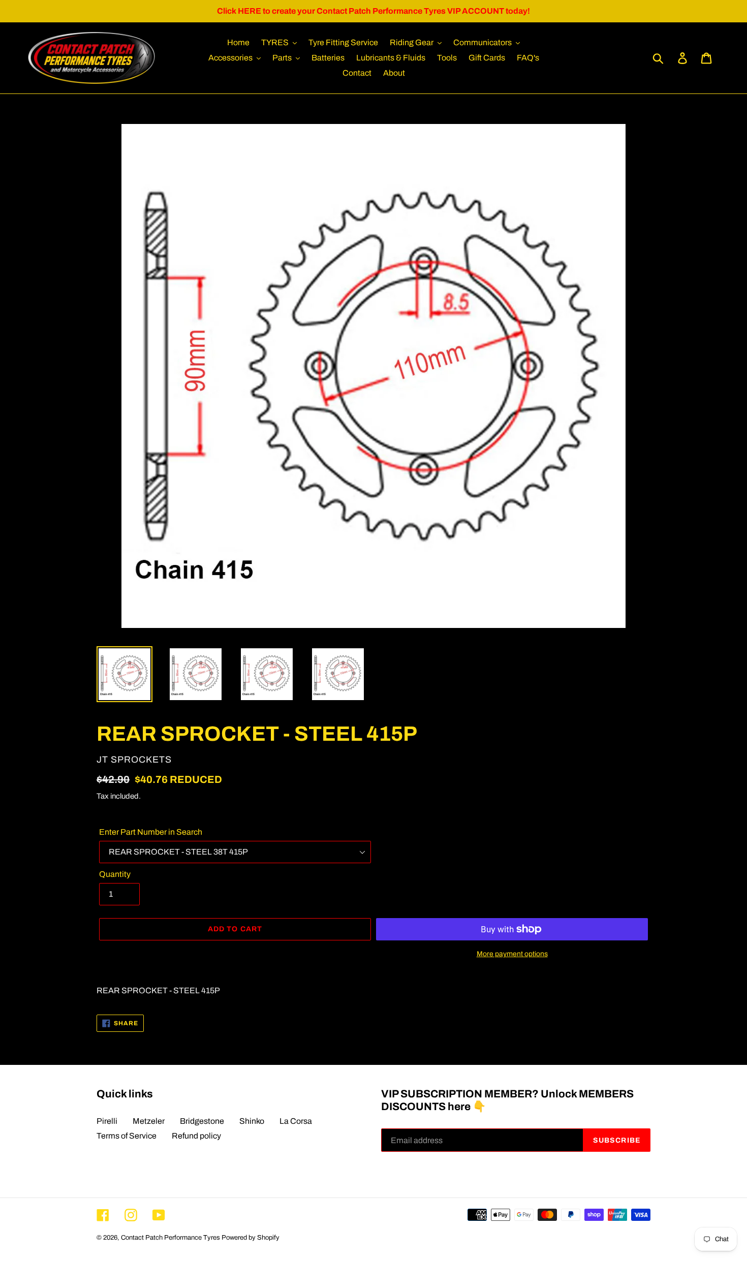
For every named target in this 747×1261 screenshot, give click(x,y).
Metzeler (149, 1121)
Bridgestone (202, 1121)
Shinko (251, 1121)
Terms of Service (127, 1135)
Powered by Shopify (250, 1237)
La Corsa (295, 1121)
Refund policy (196, 1135)
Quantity (115, 874)
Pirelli (107, 1121)
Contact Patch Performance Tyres (170, 1237)
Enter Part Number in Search (150, 832)
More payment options (512, 954)
